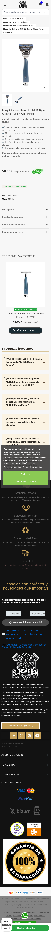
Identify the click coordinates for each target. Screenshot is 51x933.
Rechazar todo (26, 482)
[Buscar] (45, 12)
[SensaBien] (23, 5)
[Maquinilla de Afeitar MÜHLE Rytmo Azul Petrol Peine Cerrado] (25, 284)
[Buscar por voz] (39, 12)
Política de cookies (12, 467)
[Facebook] (13, 735)
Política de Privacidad (21, 647)
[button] (25, 209)
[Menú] (5, 4)
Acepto (25, 474)
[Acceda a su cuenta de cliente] (47, 4)
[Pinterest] (29, 735)
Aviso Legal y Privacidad (13, 913)
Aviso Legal (12, 645)
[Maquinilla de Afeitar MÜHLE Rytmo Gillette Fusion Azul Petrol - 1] (45, 88)
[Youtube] (37, 735)
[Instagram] (21, 735)
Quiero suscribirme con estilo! (25, 622)
